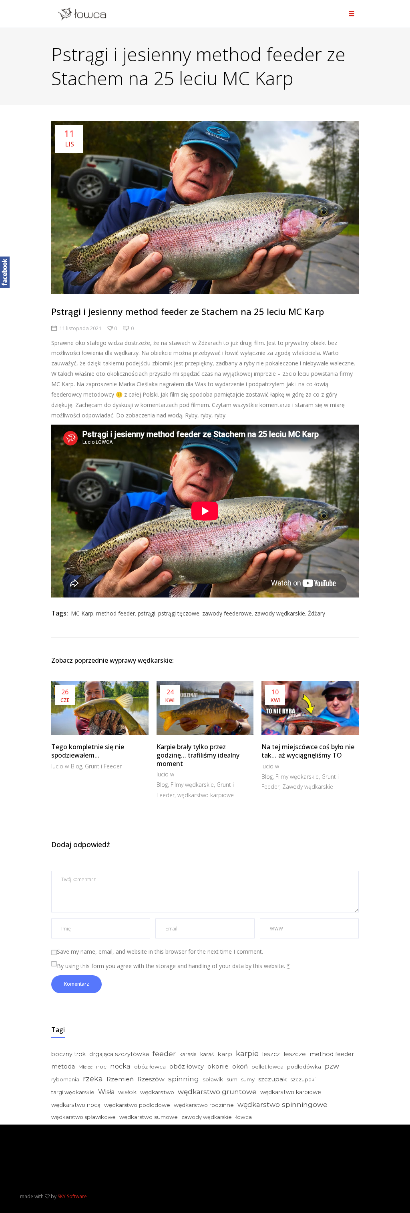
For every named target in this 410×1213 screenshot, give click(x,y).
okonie (218, 1066)
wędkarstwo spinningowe (282, 1104)
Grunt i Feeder (103, 766)
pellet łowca (267, 1067)
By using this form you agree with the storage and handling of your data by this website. (173, 966)
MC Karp (82, 613)
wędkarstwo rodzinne (204, 1105)
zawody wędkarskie (280, 613)
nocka (120, 1066)
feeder (164, 1053)
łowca (243, 1117)
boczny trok (68, 1054)
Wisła (106, 1092)
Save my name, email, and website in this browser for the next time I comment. (160, 951)
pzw (332, 1066)
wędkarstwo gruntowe (217, 1091)
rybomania (65, 1080)
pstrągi (146, 613)
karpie (247, 1053)
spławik (213, 1079)
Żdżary (316, 613)
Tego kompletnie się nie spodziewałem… (87, 751)
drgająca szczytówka (119, 1054)
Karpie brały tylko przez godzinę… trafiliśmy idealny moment (198, 755)
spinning (183, 1079)
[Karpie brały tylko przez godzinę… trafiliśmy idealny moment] (205, 708)
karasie (188, 1054)
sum (232, 1079)
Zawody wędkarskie (307, 786)
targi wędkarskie (72, 1092)
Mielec (85, 1067)
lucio (58, 766)
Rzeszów (151, 1079)
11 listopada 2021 (80, 328)
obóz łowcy (186, 1066)
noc (101, 1066)
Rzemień (120, 1079)
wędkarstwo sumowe (148, 1117)
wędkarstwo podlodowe (137, 1105)
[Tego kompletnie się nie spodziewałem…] (100, 708)
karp (224, 1054)
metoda (63, 1066)
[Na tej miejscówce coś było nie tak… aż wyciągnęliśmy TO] (310, 708)
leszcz (271, 1054)
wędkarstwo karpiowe (205, 795)
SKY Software (72, 1196)
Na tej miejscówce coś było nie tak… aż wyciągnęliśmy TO (307, 751)
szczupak (272, 1079)
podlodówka (304, 1066)
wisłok (127, 1092)
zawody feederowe (227, 613)
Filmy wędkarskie (192, 784)
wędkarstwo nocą (75, 1105)
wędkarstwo (157, 1092)
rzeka (93, 1079)
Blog (76, 766)
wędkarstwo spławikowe (83, 1117)
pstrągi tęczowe (178, 613)
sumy (248, 1079)
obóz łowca (150, 1066)
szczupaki (303, 1080)
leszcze (294, 1054)
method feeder (115, 613)
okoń (240, 1066)
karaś (207, 1054)
